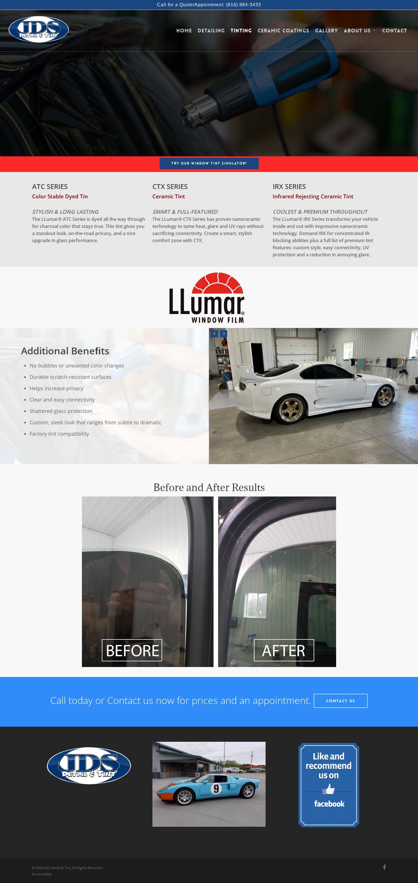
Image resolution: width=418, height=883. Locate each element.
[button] (209, 163)
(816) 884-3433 (243, 4)
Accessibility (41, 874)
